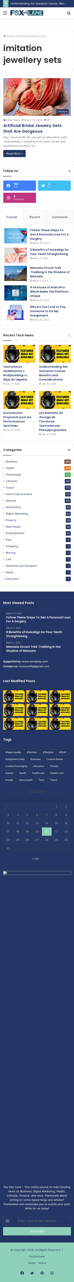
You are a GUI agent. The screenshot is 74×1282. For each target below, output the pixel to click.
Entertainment (15, 533)
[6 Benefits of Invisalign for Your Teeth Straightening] (15, 255)
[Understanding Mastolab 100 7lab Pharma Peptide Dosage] (60, 724)
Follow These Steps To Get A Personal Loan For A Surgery (49, 234)
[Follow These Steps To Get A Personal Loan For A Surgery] (15, 235)
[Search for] (69, 14)
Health (10, 468)
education (38, 766)
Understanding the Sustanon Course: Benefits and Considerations (53, 373)
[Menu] (5, 14)
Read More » (14, 153)
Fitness (54, 766)
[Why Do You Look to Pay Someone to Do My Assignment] (15, 312)
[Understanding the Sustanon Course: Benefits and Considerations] (55, 354)
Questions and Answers (21, 565)
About (42, 1262)
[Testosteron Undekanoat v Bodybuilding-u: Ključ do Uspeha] (19, 354)
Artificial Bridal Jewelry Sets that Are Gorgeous (32, 128)
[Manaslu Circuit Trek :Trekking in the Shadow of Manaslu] (15, 273)
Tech (41, 779)
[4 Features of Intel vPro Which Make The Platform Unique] (15, 293)
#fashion (32, 752)
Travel (10, 487)
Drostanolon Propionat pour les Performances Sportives (17, 419)
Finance (11, 520)
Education (12, 578)
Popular (11, 217)
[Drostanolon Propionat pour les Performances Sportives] (19, 400)
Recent (35, 217)
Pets (9, 539)
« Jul (35, 858)
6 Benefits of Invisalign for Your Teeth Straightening (49, 252)
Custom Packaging (16, 766)
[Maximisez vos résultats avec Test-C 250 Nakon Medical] (14, 724)
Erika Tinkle (13, 119)
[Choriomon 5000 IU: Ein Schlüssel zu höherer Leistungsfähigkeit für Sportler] (14, 696)
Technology (13, 474)
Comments (60, 217)
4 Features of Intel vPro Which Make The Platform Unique (49, 291)
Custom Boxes (54, 759)
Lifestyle (11, 481)
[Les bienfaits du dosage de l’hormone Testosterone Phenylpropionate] (55, 400)
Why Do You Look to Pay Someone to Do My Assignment (48, 311)
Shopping (12, 546)
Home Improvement (19, 494)
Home (10, 36)
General (11, 500)
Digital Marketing (17, 513)
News (9, 572)
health (22, 772)
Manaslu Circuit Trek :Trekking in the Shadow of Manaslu (50, 272)
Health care (57, 772)
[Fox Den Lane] (26, 12)
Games (9, 772)
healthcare (38, 772)
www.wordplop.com (35, 661)
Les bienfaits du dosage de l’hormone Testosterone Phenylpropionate (52, 421)
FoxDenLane (37, 1256)
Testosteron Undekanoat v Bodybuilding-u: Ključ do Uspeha (15, 373)
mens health (26, 779)
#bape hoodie (13, 752)
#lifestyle (48, 752)
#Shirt (62, 752)
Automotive (13, 507)
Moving (10, 552)
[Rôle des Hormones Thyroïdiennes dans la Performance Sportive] (37, 724)
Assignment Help (15, 759)
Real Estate (13, 526)
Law (8, 559)
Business (11, 461)
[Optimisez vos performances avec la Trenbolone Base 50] (60, 710)
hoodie (9, 779)
